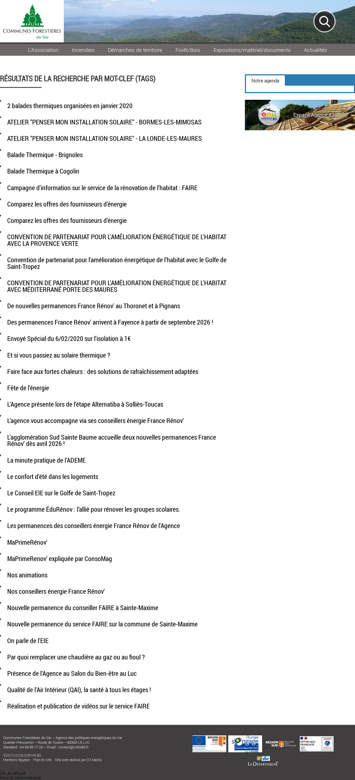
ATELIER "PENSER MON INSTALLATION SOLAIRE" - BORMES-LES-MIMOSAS (104, 122)
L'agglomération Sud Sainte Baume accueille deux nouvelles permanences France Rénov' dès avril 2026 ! (111, 440)
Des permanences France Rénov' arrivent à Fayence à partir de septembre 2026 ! (110, 322)
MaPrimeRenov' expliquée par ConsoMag (59, 558)
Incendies (83, 49)
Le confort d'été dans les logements (52, 476)
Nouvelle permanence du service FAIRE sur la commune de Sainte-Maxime (102, 624)
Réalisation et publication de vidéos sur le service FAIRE (78, 706)
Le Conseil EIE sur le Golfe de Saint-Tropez (61, 492)
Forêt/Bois (188, 49)
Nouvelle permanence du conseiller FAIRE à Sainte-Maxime (82, 607)
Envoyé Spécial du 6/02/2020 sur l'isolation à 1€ (69, 338)
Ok (2, 773)
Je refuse (16, 773)
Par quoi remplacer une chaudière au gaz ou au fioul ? (76, 656)
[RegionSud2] (281, 740)
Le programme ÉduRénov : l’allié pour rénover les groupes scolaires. (93, 509)
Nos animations (27, 574)
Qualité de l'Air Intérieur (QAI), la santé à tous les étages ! (79, 689)
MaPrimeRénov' (27, 542)
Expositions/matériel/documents (252, 49)
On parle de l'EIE (28, 640)
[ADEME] (317, 737)
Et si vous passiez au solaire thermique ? (58, 355)
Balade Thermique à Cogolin (43, 171)
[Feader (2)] (209, 737)
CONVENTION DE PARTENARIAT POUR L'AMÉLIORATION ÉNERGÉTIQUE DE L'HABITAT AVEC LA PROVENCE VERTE (117, 240)
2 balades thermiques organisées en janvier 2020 (70, 105)
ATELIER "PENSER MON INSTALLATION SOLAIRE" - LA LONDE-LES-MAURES (104, 138)
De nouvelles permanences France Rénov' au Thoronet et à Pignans (93, 305)
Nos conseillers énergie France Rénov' (56, 591)
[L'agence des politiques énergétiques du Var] (300, 128)
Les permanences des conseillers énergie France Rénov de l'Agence (93, 525)
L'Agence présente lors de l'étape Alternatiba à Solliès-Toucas (85, 404)
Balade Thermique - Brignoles (45, 154)
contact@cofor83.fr (73, 747)
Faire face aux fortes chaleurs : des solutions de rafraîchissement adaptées (102, 371)
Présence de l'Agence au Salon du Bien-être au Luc (72, 673)
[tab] (265, 80)
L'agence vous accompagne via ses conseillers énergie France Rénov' (95, 420)
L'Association (43, 49)
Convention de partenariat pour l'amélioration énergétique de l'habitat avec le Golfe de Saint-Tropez (117, 263)
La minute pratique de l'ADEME (46, 460)
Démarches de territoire (135, 49)
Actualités (315, 49)
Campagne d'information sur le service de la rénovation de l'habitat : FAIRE (102, 187)
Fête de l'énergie (28, 387)
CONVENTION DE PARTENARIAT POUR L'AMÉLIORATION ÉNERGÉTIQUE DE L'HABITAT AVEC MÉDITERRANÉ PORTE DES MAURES (117, 286)
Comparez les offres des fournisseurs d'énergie (67, 204)
